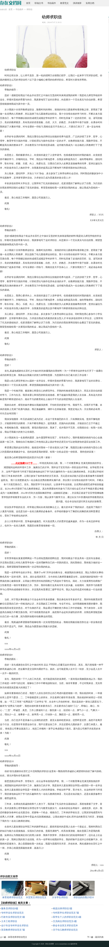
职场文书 (39, 3)
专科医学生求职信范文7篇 (66, 912)
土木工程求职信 (9, 921)
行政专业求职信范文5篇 (13, 917)
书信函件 (51, 3)
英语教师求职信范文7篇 (13, 930)
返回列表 (99, 937)
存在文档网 (49, 944)
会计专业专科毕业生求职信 (14, 925)
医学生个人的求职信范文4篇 (67, 917)
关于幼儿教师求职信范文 (65, 930)
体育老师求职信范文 (17, 937)
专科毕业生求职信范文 (12, 912)
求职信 (29, 9)
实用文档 (90, 3)
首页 (28, 3)
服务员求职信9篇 (9, 908)
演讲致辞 (77, 3)
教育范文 (64, 3)
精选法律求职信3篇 (62, 908)
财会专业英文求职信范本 (65, 925)
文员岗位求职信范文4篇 (65, 921)
